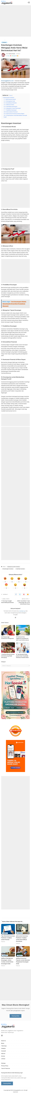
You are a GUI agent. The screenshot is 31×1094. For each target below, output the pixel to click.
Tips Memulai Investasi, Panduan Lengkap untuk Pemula (8, 937)
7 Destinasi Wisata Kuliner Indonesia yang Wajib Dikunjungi (7, 656)
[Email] (18, 56)
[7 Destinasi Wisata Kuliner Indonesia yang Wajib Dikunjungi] (8, 647)
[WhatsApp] (12, 56)
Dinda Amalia (12, 53)
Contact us (22, 611)
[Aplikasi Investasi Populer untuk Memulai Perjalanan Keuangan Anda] (23, 951)
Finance (4, 42)
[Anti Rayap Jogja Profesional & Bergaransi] (8, 630)
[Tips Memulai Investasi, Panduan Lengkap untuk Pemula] (8, 929)
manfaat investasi (20, 568)
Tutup (10, 95)
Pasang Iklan (15, 1016)
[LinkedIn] (14, 56)
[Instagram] (15, 617)
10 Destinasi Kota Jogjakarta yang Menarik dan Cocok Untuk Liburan (22, 638)
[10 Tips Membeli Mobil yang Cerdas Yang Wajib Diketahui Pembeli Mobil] (23, 647)
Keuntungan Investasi (8, 568)
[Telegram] (16, 56)
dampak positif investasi (14, 566)
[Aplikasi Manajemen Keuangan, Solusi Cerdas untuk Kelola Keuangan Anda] (8, 951)
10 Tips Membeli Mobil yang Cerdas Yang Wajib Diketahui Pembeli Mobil (22, 656)
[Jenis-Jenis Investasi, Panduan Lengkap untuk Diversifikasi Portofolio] (23, 929)
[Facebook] (7, 56)
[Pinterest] (10, 56)
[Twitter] (9, 56)
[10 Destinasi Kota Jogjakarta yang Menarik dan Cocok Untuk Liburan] (23, 630)
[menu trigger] (29, 2)
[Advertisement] (15, 21)
